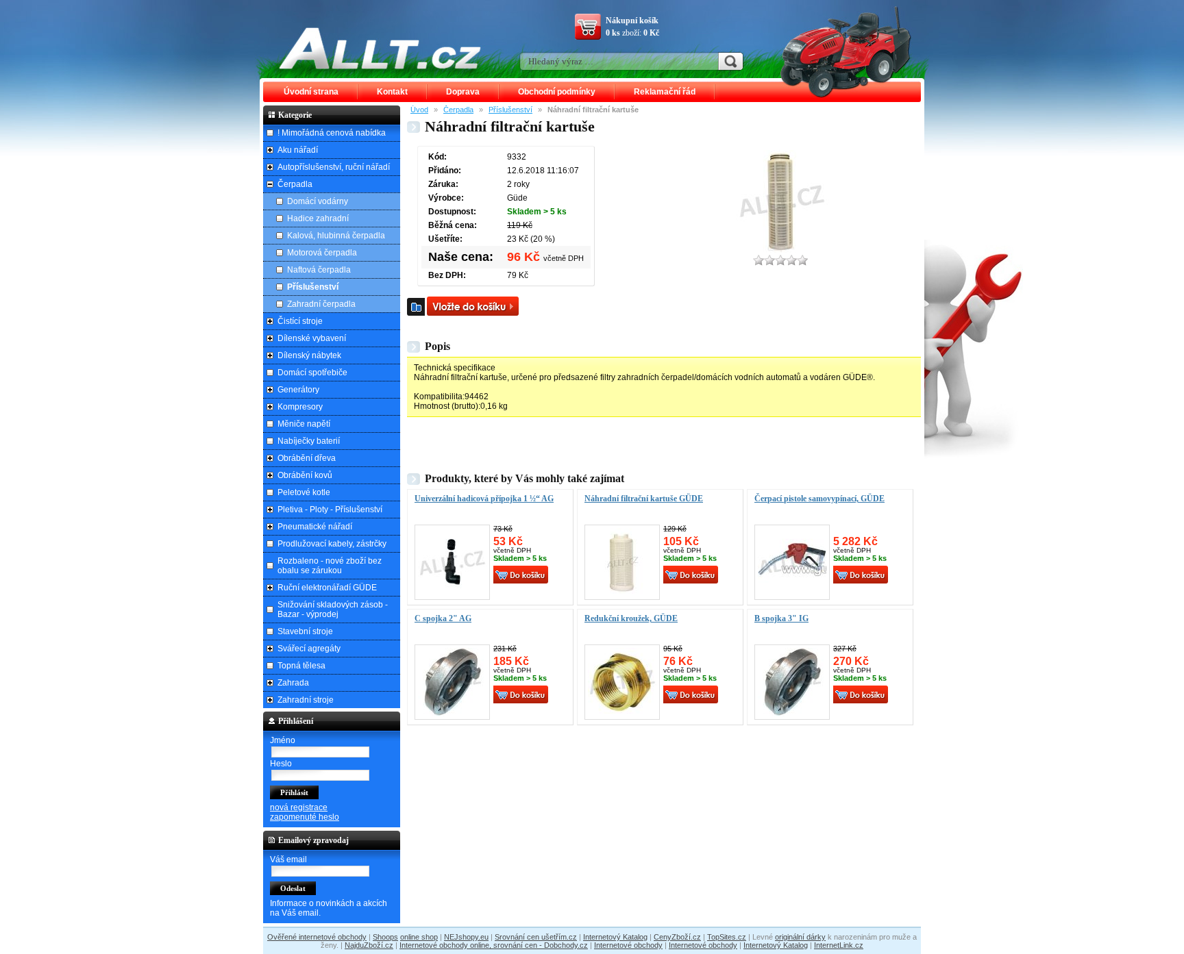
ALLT (380, 48)
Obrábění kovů (305, 475)
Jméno (282, 740)
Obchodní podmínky (556, 92)
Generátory (298, 389)
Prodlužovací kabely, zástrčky (332, 544)
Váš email (288, 859)
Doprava (463, 92)
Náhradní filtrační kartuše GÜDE (643, 498)
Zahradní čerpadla (321, 304)
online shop (419, 937)
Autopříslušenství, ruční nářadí (334, 167)
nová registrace (299, 807)
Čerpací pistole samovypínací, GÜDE (819, 498)
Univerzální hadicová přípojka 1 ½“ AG (484, 498)
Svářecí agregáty (309, 648)
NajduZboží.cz (369, 945)
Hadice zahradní (318, 218)
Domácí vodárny (317, 201)
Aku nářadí (298, 150)
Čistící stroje (300, 321)
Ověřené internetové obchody (317, 937)
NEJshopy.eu (466, 937)
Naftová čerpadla (319, 270)
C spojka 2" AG (443, 618)
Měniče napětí (304, 424)
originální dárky (800, 937)
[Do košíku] (473, 306)
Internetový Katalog (615, 937)
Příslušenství (510, 109)
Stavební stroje (305, 631)
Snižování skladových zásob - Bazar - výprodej (333, 609)
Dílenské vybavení (312, 338)
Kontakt (392, 92)
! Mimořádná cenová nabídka (332, 133)
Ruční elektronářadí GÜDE (327, 587)
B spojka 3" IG (781, 618)
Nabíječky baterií (309, 441)
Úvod (419, 109)
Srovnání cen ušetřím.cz (536, 937)
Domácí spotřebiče (312, 372)
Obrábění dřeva (307, 458)
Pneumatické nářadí (315, 526)
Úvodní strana (311, 92)
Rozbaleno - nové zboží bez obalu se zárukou (330, 565)
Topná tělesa (301, 665)
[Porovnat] (416, 307)
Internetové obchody (628, 945)
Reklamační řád (664, 92)
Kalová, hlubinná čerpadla (336, 235)
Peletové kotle (304, 492)
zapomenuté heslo (304, 817)
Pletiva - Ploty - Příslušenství (330, 509)
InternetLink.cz (838, 945)
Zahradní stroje (306, 700)
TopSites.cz (726, 937)
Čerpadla (458, 109)
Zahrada (293, 683)
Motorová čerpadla (322, 253)
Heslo (281, 763)
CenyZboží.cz (677, 937)
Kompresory (300, 407)
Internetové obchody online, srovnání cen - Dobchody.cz (493, 945)
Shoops (385, 937)
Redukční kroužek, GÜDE (631, 618)
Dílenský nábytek (309, 355)
